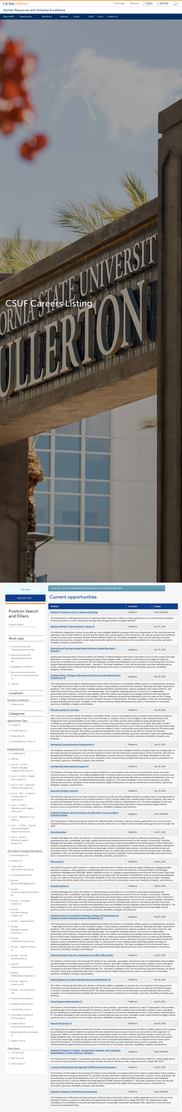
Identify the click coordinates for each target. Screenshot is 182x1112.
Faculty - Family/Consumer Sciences (19, 929)
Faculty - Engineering (22, 921)
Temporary (18, 736)
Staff (14, 684)
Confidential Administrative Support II (69, 766)
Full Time (17, 1053)
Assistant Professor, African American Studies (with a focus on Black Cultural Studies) (84, 814)
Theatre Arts (18, 1041)
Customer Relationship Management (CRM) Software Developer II (83, 1067)
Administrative (19, 855)
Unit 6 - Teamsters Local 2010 (23, 818)
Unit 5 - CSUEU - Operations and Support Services (22, 808)
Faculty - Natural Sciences (19, 983)
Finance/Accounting (22, 998)
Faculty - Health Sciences (23, 948)
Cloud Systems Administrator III (66, 1001)
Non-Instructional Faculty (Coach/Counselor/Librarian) (25, 675)
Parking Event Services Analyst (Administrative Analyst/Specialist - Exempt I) (83, 649)
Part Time (17, 1058)
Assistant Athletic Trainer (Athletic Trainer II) (72, 626)
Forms (100, 16)
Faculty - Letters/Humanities (21, 965)
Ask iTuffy (164, 3)
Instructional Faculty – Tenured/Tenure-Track (21, 658)
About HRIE (9, 16)
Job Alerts (25, 589)
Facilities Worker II (59, 886)
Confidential (18, 753)
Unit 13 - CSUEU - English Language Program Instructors (21, 767)
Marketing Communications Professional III (72, 744)
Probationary (19, 730)
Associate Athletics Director (64, 791)
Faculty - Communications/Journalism (25, 892)
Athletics (16, 861)
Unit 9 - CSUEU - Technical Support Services (19, 840)
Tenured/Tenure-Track (23, 741)
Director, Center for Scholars (64, 710)
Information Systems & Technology (22, 1016)
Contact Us (112, 16)
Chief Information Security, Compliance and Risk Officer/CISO (81, 955)
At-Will (15, 725)
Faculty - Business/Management (23, 882)
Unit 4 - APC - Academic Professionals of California (23, 796)
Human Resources (21, 1009)
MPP (14, 759)
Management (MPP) (21, 667)
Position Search (16, 624)
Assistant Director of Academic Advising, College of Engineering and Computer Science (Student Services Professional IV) (84, 916)
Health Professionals (22, 1004)
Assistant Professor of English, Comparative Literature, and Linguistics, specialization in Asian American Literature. (85, 1051)
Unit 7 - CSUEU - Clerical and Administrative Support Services (23, 828)
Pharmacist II (57, 861)
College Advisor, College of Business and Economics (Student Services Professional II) (85, 676)
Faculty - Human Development (19, 957)
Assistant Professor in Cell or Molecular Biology (74, 612)
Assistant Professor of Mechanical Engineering (73, 1091)
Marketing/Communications (24, 1033)
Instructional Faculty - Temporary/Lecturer (22, 648)
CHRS (91, 16)
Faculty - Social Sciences (23, 991)
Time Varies (18, 1063)
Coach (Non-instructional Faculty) (22, 868)
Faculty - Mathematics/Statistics (23, 974)
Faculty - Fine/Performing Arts (22, 940)
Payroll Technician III (61, 1023)
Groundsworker (58, 832)
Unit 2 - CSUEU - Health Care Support (23, 777)
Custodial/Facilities (21, 875)
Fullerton (17, 704)
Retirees (64, 16)
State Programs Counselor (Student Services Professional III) (80, 979)
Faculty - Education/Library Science (19, 912)
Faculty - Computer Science (20, 902)
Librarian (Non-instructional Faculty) (22, 1025)
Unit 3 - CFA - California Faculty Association (22, 786)
